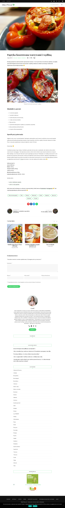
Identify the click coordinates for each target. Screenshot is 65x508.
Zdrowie (15, 463)
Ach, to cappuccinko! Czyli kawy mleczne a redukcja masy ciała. (27, 356)
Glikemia (15, 397)
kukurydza (34, 195)
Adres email (27, 275)
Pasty (14, 422)
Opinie (24, 499)
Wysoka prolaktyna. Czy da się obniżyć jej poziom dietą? (26, 354)
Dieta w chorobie (16, 389)
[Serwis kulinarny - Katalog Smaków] (32, 485)
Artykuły (15, 373)
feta (22, 195)
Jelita (14, 405)
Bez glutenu (15, 375)
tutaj (21, 159)
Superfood (15, 449)
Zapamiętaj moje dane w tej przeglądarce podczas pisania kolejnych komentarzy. (24, 282)
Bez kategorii (16, 378)
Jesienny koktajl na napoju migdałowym (32, 245)
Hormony (15, 400)
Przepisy (15, 433)
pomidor (29, 198)
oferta (32, 329)
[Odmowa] (63, 505)
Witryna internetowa (45, 275)
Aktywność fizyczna (17, 370)
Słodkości (15, 441)
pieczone (54, 195)
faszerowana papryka (13, 195)
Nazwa (9, 275)
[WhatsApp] (36, 204)
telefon (51, 1)
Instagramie (49, 188)
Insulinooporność (16, 403)
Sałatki (14, 438)
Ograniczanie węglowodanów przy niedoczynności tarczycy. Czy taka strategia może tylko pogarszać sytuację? (31, 360)
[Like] (28, 204)
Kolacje (14, 411)
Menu (62, 4)
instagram (59, 1)
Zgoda (30, 506)
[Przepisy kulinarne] (32, 479)
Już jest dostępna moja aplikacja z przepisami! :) (24, 348)
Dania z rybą (15, 386)
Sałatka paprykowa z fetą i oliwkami (15, 245)
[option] (14, 236)
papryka (47, 195)
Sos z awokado (50, 244)
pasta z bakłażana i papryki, (15, 182)
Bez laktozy (15, 381)
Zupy (14, 465)
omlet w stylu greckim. (14, 184)
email (54, 1)
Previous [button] (54, 221)
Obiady (14, 416)
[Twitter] (34, 204)
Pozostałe (15, 430)
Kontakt (9, 1)
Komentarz (9, 263)
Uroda (14, 457)
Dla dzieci (15, 392)
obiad (41, 195)
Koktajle (15, 408)
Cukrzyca (15, 383)
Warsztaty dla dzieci (32, 499)
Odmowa (35, 506)
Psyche (14, 435)
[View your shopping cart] (62, 1)
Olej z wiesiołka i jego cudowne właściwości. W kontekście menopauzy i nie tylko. (32, 351)
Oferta (19, 499)
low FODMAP (16, 413)
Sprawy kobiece (16, 446)
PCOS (14, 424)
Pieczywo (15, 427)
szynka (36, 198)
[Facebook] (31, 204)
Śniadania (15, 443)
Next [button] (56, 221)
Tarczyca (15, 452)
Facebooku (43, 188)
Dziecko (15, 394)
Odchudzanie (16, 419)
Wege (14, 460)
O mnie (3, 1)
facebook (56, 1)
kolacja (27, 195)
